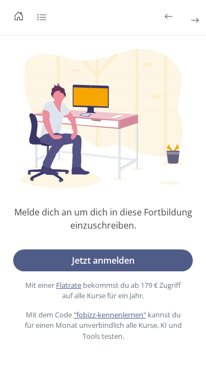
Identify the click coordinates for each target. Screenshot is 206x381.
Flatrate (68, 285)
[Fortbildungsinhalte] (42, 18)
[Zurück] (169, 16)
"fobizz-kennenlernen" (110, 315)
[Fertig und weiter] (193, 20)
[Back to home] (19, 17)
